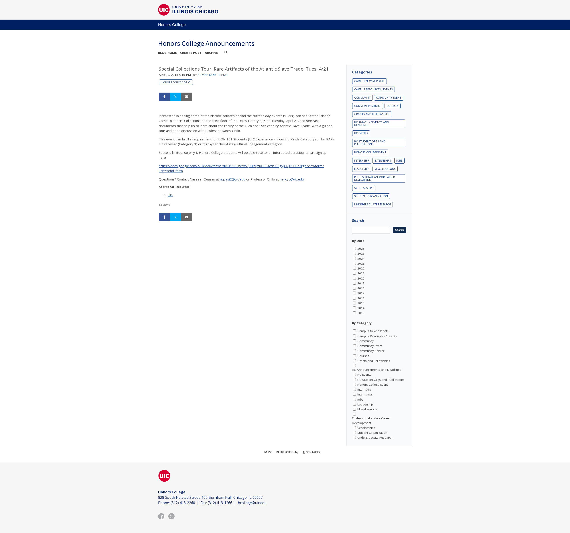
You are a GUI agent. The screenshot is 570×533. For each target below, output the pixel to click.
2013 (360, 313)
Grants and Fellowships (371, 114)
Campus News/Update (369, 81)
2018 (360, 288)
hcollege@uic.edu (252, 502)
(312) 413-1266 (220, 502)
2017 (360, 293)
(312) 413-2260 (183, 502)
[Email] (186, 97)
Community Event (388, 97)
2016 (360, 298)
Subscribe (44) (288, 452)
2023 (360, 263)
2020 (360, 278)
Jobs (399, 160)
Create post (191, 53)
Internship (361, 160)
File (170, 195)
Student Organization (371, 196)
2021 (360, 273)
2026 (360, 249)
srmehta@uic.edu (213, 75)
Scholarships (363, 188)
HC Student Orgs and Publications (369, 143)
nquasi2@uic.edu (233, 179)
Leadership (361, 169)
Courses (393, 106)
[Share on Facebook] (164, 97)
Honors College (172, 24)
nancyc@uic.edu (292, 179)
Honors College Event (175, 82)
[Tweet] (175, 97)
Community (362, 97)
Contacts (312, 452)
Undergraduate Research (372, 204)
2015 (360, 303)
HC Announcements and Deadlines (371, 123)
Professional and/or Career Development (374, 178)
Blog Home (167, 53)
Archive (211, 53)
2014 (360, 308)
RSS (269, 452)
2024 (360, 259)
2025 (360, 253)
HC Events (361, 133)
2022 (360, 268)
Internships (383, 160)
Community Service (367, 106)
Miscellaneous (385, 169)
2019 (360, 283)
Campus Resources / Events (373, 89)
